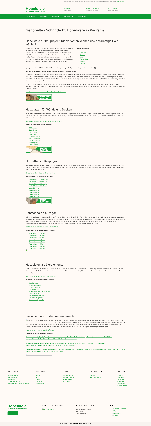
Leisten (82, 61)
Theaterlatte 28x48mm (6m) (38, 179)
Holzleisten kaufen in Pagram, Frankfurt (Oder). (41, 276)
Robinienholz (121, 383)
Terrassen (55, 17)
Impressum (116, 415)
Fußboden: (13, 371)
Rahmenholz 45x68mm (37, 242)
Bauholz (92, 375)
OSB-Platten (33, 128)
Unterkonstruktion (68, 377)
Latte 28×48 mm (34, 192)
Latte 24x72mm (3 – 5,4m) (38, 186)
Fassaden (83, 63)
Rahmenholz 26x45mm (37, 233)
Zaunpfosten (121, 381)
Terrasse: (67, 371)
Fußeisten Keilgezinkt (36, 298)
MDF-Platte (33, 132)
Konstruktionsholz (95, 377)
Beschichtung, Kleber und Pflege (18, 383)
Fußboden (31, 17)
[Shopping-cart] (124, 17)
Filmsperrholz (33, 145)
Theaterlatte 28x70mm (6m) (38, 184)
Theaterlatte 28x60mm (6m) (38, 182)
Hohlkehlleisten (34, 289)
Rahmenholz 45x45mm (37, 240)
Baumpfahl (120, 377)
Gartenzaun (120, 379)
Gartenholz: (122, 371)
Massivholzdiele (13, 375)
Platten (82, 55)
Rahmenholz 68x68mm (37, 246)
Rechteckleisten (34, 287)
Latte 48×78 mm (34, 196)
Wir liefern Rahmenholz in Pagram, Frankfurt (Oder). (43, 227)
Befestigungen (67, 379)
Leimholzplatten (34, 140)
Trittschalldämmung (14, 381)
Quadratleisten (34, 283)
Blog (114, 411)
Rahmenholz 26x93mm (37, 235)
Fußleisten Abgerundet (36, 300)
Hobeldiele (35, 8)
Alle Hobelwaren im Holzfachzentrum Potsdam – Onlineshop (46, 92)
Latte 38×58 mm (34, 194)
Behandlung (66, 381)
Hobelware (43, 17)
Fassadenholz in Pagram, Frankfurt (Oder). (40, 330)
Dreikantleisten (34, 293)
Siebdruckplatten (34, 138)
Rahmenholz (84, 59)
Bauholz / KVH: (96, 371)
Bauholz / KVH (68, 17)
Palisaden (120, 375)
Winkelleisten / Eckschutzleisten (39, 291)
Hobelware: (41, 371)
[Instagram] (120, 17)
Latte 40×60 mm (34, 190)
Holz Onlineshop (120, 1)
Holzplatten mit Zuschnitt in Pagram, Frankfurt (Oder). (44, 121)
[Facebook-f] (117, 17)
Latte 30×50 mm (34, 188)
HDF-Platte (33, 134)
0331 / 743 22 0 (113, 8)
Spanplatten (33, 130)
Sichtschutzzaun (122, 385)
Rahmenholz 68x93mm (37, 248)
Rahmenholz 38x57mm (36, 238)
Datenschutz (117, 413)
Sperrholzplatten (34, 136)
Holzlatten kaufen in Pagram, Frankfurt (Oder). (41, 173)
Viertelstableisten (35, 285)
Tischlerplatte (33, 143)
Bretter (38, 379)
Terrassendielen (68, 375)
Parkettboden (12, 377)
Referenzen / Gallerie (119, 409)
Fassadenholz (40, 383)
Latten (82, 57)
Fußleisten (11, 379)
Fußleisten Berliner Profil (37, 296)
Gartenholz (82, 17)
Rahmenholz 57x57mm (36, 244)
